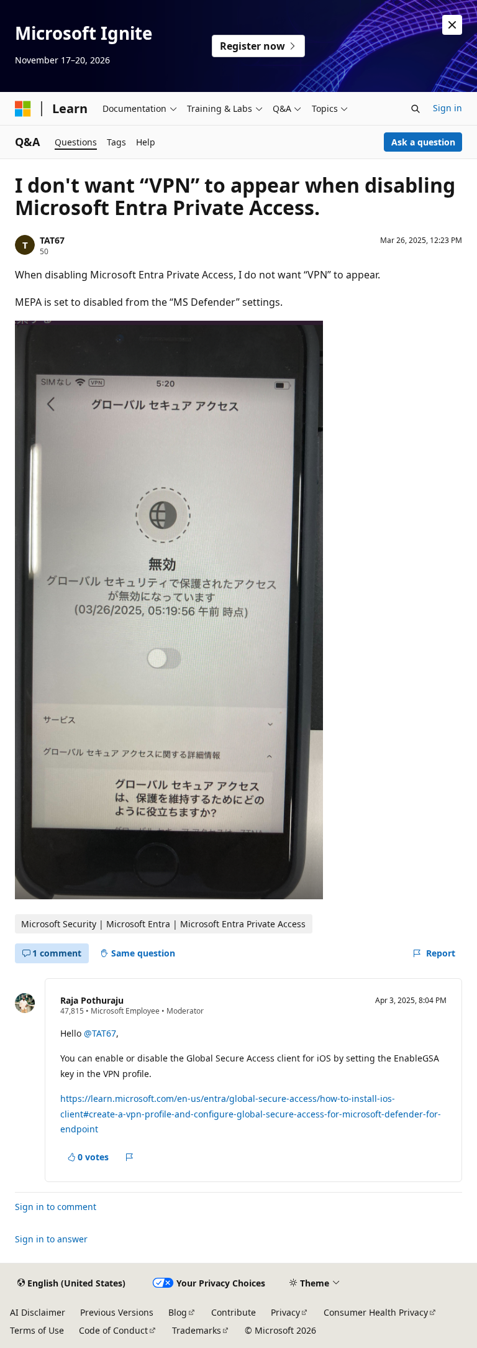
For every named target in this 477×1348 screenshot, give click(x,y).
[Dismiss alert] (452, 25)
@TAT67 (100, 1033)
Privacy (285, 1312)
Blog (177, 1312)
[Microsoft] (23, 109)
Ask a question (423, 142)
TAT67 (52, 240)
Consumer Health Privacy (376, 1312)
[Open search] (415, 109)
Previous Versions (116, 1312)
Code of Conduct (113, 1330)
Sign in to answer (51, 1239)
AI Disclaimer (37, 1312)
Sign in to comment (55, 1207)
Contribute (233, 1312)
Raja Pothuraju (92, 1000)
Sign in (447, 108)
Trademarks (196, 1330)
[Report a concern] (129, 1157)
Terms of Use (37, 1330)
